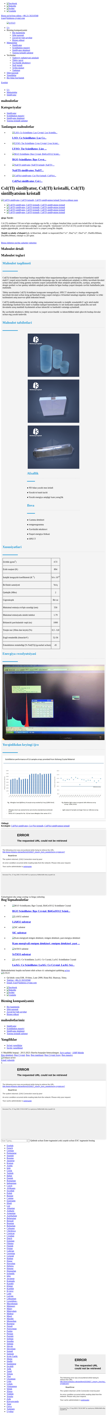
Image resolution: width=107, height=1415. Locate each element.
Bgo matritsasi (37, 1055)
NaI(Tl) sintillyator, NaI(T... (28, 170)
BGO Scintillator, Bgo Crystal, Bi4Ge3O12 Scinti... (41, 911)
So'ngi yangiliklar (14, 1045)
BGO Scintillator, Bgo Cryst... (29, 159)
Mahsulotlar (12, 43)
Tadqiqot (16, 70)
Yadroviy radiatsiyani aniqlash (25, 58)
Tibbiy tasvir (17, 60)
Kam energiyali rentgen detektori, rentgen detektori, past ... (46, 943)
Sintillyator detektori (21, 50)
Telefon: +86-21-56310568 (19, 980)
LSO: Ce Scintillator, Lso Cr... (29, 137)
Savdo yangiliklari (15, 1048)
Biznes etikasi (18, 40)
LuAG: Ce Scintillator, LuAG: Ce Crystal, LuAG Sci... (43, 965)
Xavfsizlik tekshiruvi (21, 63)
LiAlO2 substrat (21, 921)
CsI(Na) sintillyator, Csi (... (27, 181)
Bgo (28, 1055)
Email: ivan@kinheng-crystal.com (22, 983)
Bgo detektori (7, 1055)
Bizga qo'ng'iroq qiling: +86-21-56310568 (19, 15)
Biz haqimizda (18, 32)
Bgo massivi (67, 1055)
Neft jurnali (17, 65)
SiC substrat (19, 932)
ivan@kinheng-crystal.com (13, 18)
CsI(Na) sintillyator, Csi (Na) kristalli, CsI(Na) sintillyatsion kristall (40, 826)
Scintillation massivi (21, 48)
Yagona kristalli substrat (22, 53)
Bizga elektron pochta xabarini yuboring (19, 243)
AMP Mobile (78, 1052)
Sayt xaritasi (65, 1052)
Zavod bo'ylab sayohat (22, 38)
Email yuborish (7, 1060)
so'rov (67, 970)
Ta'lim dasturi (18, 68)
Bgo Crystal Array (52, 1055)
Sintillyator (17, 45)
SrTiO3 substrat (21, 954)
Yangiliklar (11, 75)
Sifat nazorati (18, 35)
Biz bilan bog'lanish (15, 78)
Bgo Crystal (19, 1055)
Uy (8, 27)
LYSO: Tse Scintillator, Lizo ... (29, 148)
